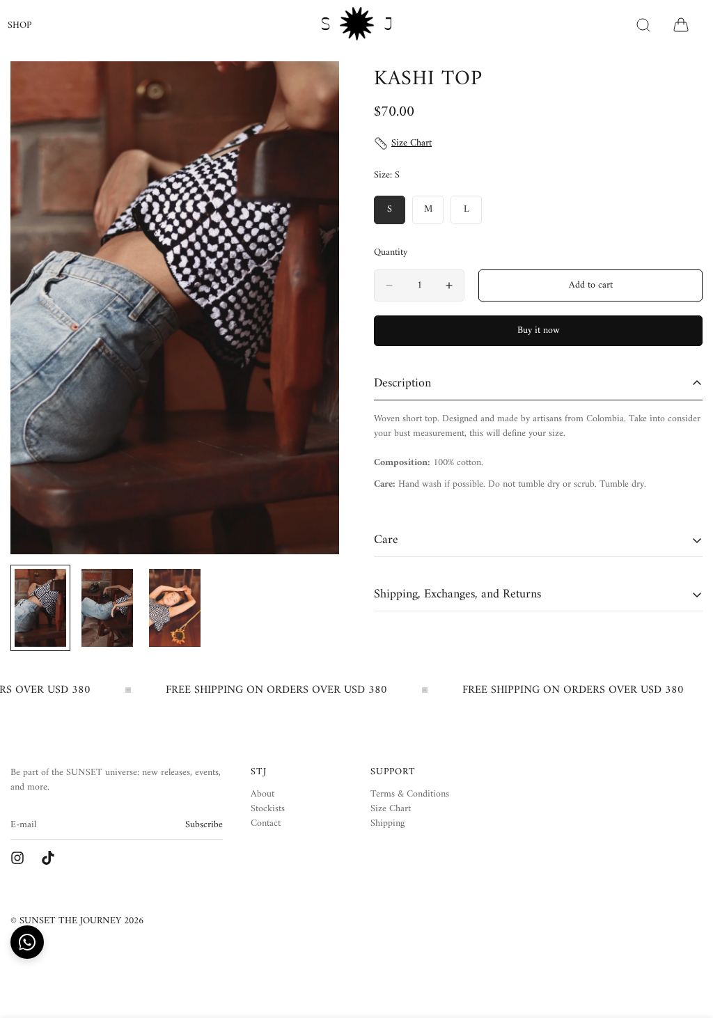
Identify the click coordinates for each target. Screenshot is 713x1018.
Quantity (390, 252)
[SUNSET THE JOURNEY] (356, 25)
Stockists (268, 808)
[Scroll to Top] (686, 942)
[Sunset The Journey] (17, 858)
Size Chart (390, 808)
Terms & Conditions (409, 794)
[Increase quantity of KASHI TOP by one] (449, 285)
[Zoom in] (309, 91)
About (262, 794)
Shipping (387, 823)
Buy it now (538, 330)
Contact (266, 823)
